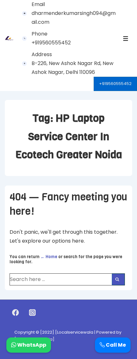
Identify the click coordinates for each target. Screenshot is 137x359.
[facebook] (16, 312)
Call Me (115, 345)
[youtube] (46, 312)
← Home (48, 256)
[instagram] (32, 312)
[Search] (118, 279)
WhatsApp (31, 345)
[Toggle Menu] (126, 38)
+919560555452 (115, 84)
